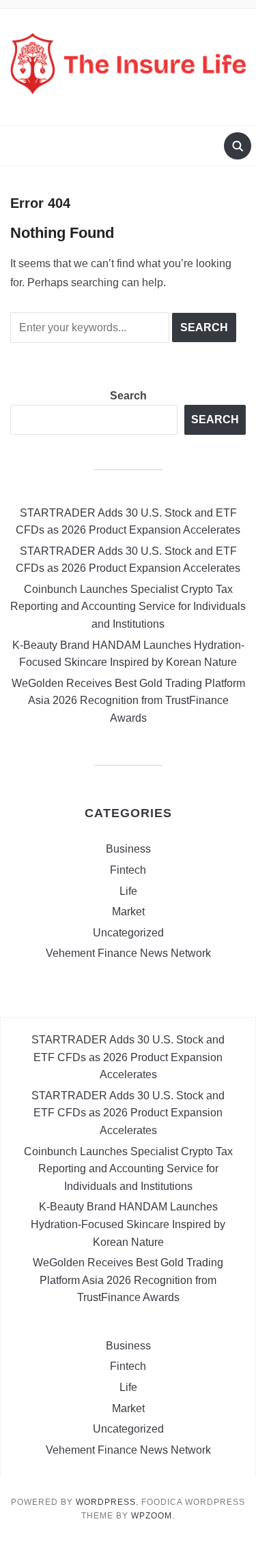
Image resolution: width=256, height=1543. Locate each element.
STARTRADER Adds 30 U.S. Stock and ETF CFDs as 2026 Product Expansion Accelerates (128, 1057)
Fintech (128, 870)
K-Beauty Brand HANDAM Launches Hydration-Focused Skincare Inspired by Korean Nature (128, 1224)
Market (128, 911)
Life (128, 891)
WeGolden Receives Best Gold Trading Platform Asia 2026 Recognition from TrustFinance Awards (128, 700)
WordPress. (107, 1502)
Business (128, 849)
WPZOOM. (153, 1516)
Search (128, 395)
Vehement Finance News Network (128, 953)
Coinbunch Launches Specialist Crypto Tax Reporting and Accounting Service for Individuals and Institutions (128, 606)
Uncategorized (128, 932)
